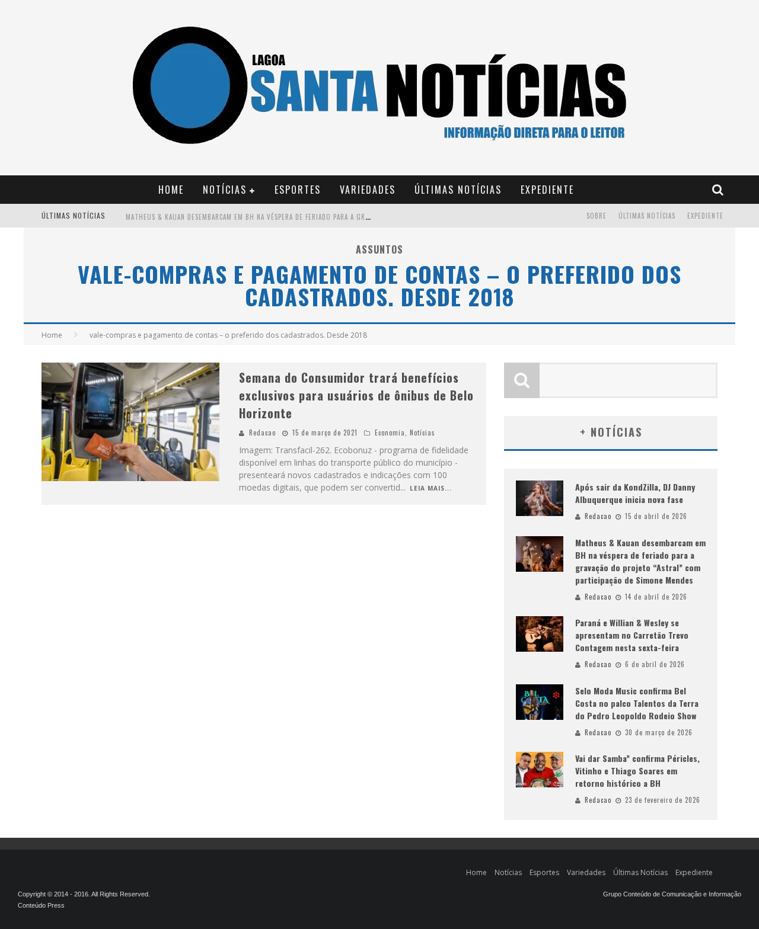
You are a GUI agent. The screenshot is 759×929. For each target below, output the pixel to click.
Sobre (596, 215)
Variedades (368, 189)
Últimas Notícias (458, 189)
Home (171, 189)
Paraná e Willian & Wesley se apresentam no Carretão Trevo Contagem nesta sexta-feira (631, 634)
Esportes (298, 189)
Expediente (547, 189)
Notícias (225, 189)
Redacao (262, 432)
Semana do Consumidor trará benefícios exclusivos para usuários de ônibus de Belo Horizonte (356, 395)
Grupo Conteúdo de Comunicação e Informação (672, 894)
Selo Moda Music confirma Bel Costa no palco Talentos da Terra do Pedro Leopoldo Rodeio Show (637, 703)
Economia (390, 432)
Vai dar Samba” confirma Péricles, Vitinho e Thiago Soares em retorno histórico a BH (637, 770)
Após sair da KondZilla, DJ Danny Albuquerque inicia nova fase (635, 492)
